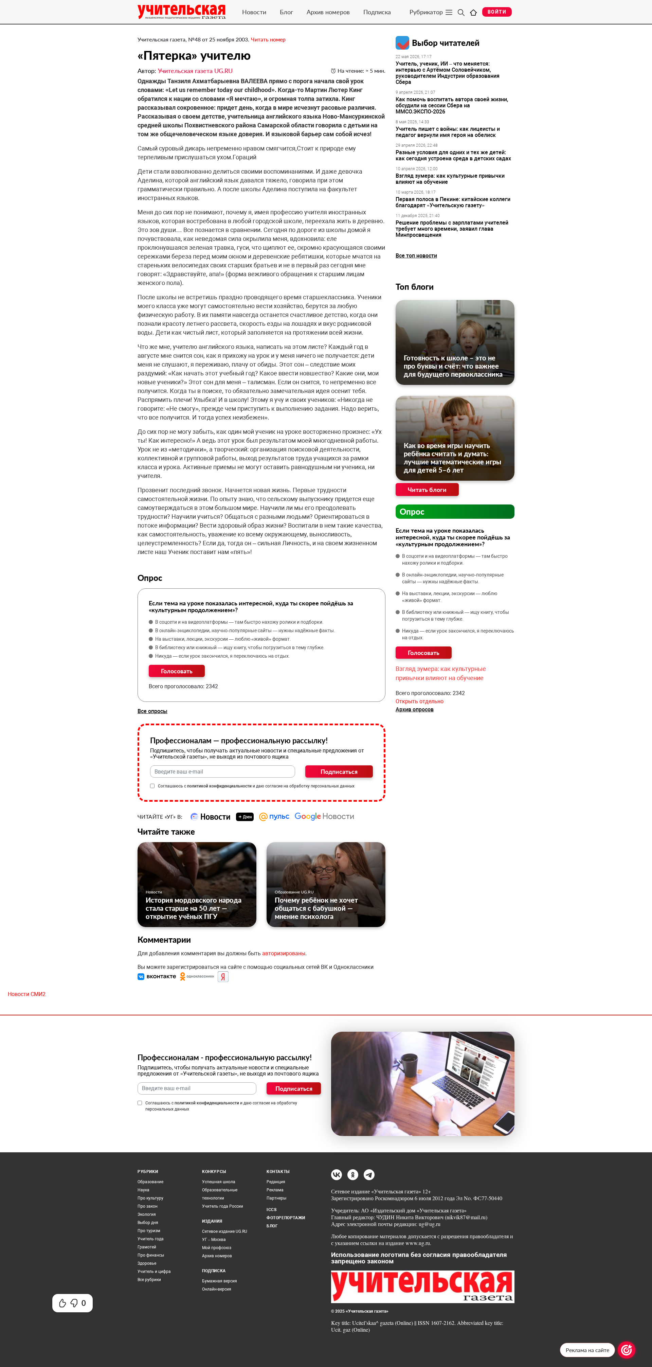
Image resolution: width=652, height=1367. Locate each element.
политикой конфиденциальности (219, 786)
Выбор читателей (445, 43)
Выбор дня (148, 1222)
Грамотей (147, 1247)
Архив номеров (328, 12)
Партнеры (276, 1198)
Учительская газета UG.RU (195, 70)
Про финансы (151, 1255)
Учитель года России (222, 1206)
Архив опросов (415, 709)
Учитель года (151, 1239)
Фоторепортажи (286, 1217)
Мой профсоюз (216, 1247)
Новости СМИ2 (27, 994)
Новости (254, 12)
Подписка (377, 12)
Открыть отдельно (419, 701)
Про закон (148, 1206)
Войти (497, 12)
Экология (147, 1214)
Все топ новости (416, 255)
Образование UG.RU (294, 891)
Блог (286, 12)
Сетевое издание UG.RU (224, 1231)
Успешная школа (218, 1181)
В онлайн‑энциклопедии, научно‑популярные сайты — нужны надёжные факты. (245, 630)
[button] (158, 976)
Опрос (412, 511)
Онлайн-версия (216, 1289)
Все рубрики (149, 1279)
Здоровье (147, 1263)
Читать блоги (427, 489)
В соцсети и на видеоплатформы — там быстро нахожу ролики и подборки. (239, 622)
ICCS (271, 1209)
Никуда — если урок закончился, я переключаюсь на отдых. (222, 656)
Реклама (275, 1190)
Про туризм (149, 1230)
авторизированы (283, 953)
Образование (150, 1181)
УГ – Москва (214, 1239)
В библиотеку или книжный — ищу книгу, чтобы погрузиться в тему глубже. (240, 647)
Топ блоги (415, 286)
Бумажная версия (219, 1281)
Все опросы (152, 711)
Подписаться (339, 771)
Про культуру (150, 1198)
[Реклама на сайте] (626, 1350)
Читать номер (268, 39)
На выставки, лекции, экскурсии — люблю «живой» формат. (223, 639)
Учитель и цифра (154, 1271)
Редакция (276, 1181)
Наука (143, 1190)
